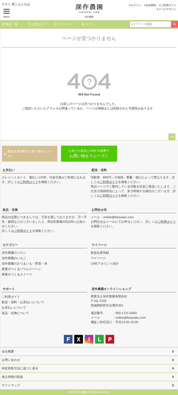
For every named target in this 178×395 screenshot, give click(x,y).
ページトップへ (171, 136)
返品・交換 (10, 209)
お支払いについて (14, 307)
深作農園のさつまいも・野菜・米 (24, 263)
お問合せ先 (99, 209)
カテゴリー (10, 245)
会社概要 (8, 351)
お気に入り (39, 24)
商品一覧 (12, 24)
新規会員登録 (100, 252)
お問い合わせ (11, 360)
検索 (174, 24)
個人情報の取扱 (12, 377)
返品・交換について (15, 313)
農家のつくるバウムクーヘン (21, 269)
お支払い (9, 170)
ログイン (136, 5)
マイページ (65, 24)
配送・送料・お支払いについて (23, 302)
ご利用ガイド (168, 5)
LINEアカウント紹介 (105, 263)
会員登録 (151, 5)
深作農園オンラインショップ (111, 289)
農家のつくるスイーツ (17, 274)
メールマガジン (167, 9)
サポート (9, 289)
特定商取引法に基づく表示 (20, 368)
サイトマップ (11, 385)
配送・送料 (99, 170)
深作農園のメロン (14, 252)
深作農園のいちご (14, 258)
